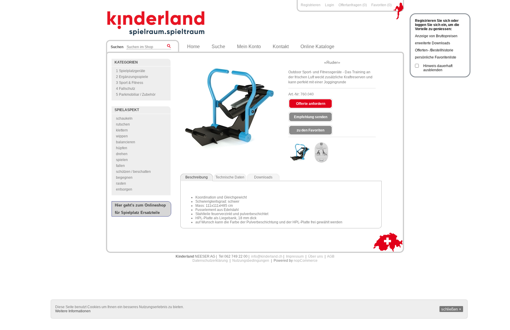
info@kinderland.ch (266, 256)
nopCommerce (306, 261)
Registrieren (311, 5)
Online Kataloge (317, 46)
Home (193, 46)
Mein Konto (249, 46)
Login (329, 5)
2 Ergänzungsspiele (132, 77)
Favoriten (378, 5)
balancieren (125, 142)
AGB (330, 256)
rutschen (123, 124)
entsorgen (124, 189)
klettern (122, 130)
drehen (122, 154)
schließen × (451, 309)
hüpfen (121, 148)
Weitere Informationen (73, 311)
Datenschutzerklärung (210, 261)
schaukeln (124, 118)
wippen (122, 136)
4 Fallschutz (125, 89)
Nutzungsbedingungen (250, 261)
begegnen (124, 177)
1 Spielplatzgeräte (130, 71)
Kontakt (281, 46)
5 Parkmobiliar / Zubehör (136, 94)
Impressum (295, 256)
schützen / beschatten (133, 172)
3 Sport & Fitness (129, 83)
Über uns (315, 256)
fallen (120, 166)
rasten (121, 183)
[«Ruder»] (300, 152)
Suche (218, 46)
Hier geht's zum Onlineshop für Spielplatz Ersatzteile (140, 209)
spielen (122, 160)
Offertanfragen (350, 5)
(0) (364, 5)
